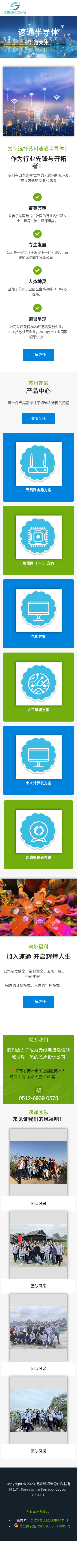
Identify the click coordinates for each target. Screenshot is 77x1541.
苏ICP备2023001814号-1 (49, 1520)
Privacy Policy (38, 1511)
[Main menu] (69, 8)
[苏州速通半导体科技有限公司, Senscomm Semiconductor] (15, 8)
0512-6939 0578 (38, 1098)
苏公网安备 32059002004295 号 (44, 1526)
